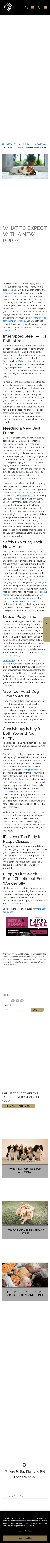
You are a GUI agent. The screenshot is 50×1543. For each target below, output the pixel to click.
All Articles (9, 144)
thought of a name (12, 293)
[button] (45, 7)
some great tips (27, 495)
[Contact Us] (32, 7)
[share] (22, 1001)
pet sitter (27, 475)
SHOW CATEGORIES (46, 629)
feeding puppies (29, 770)
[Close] (47, 1514)
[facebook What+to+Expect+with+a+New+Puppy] (13, 1001)
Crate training (9, 660)
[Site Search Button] (26, 7)
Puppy (26, 144)
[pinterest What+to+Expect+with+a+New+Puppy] (17, 1001)
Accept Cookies (25, 1538)
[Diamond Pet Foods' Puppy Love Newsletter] (25, 926)
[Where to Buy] (39, 7)
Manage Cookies (25, 1531)
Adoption (40, 144)
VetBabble (21, 361)
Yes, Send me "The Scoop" (18, 1106)
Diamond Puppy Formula (15, 791)
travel (13, 447)
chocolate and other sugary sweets (19, 598)
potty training (14, 655)
